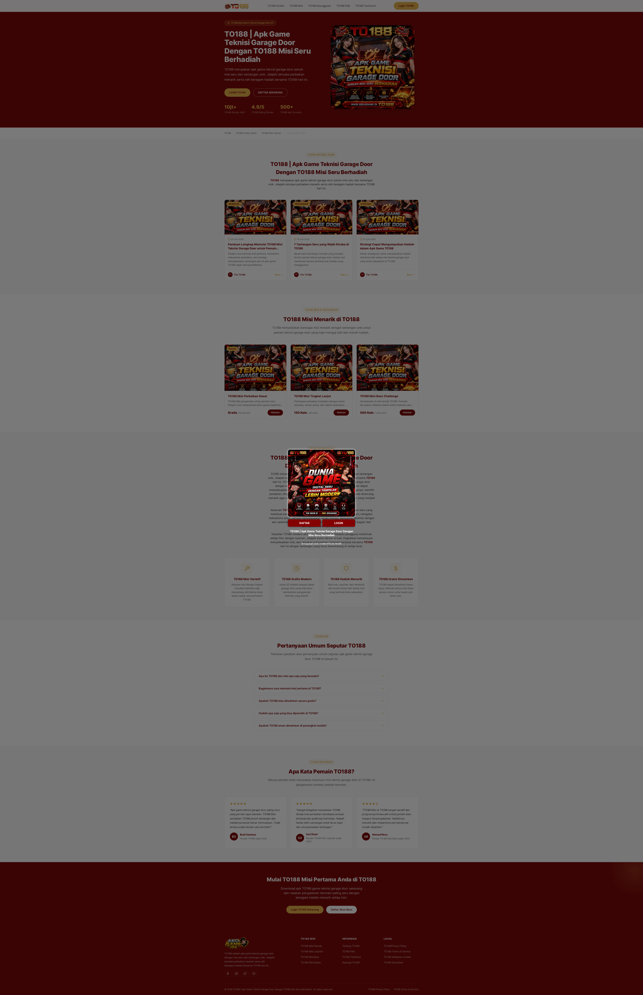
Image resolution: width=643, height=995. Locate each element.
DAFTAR (304, 523)
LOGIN (338, 523)
